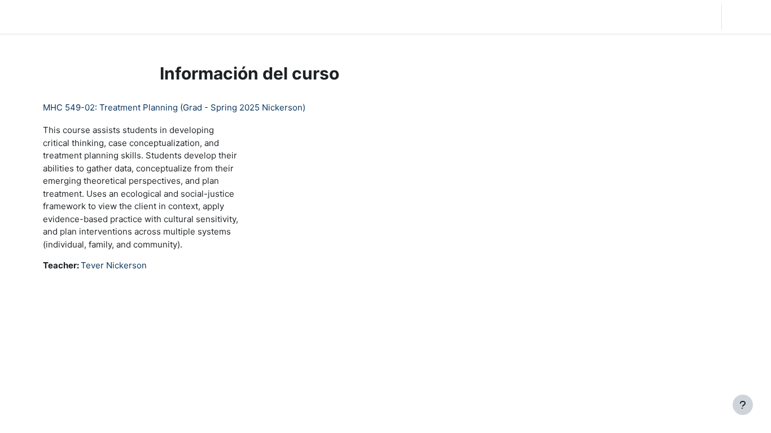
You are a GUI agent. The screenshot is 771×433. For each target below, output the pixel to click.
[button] (647, 17)
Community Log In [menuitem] (190, 16)
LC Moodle (36, 16)
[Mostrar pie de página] (743, 405)
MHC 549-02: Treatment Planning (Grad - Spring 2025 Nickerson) (174, 107)
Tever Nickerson (114, 265)
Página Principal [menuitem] (113, 16)
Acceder (745, 16)
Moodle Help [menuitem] (260, 16)
